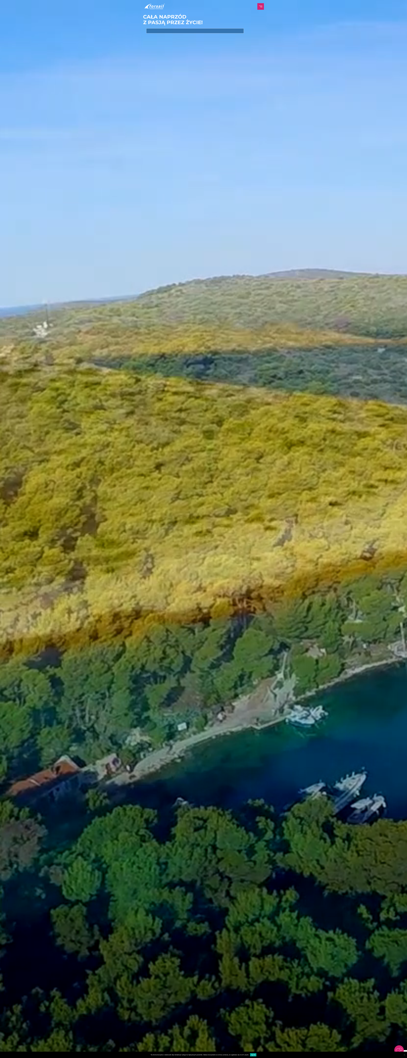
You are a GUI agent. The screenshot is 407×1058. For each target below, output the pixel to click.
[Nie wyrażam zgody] (404, 1055)
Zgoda (253, 1055)
